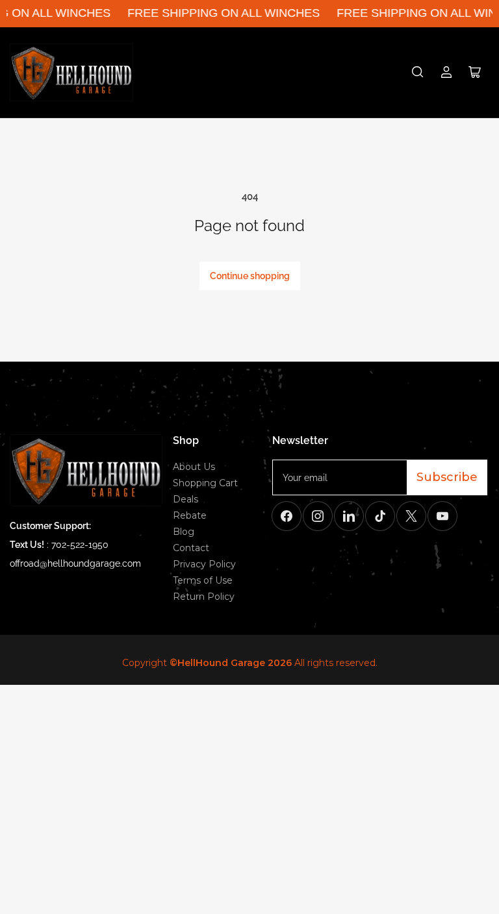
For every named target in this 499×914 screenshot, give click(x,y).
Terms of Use (203, 580)
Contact (191, 548)
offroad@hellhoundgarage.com (75, 563)
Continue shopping (250, 276)
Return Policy (204, 596)
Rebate (190, 515)
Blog (183, 531)
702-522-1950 (80, 544)
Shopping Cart (205, 483)
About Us (194, 467)
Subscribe (447, 477)
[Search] (417, 72)
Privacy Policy (204, 564)
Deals (185, 499)
